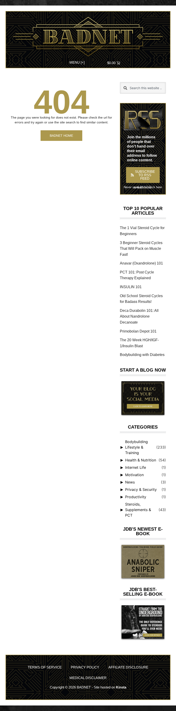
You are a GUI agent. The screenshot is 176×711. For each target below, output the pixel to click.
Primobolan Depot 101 (138, 331)
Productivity (135, 497)
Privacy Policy (85, 667)
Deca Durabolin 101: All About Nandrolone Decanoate (139, 316)
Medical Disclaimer (88, 678)
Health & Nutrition (140, 460)
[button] (77, 61)
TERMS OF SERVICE (45, 667)
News (130, 482)
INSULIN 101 (131, 287)
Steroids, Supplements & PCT (138, 510)
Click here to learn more (148, 187)
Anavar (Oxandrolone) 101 (141, 263)
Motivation (134, 474)
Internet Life (135, 467)
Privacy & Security (141, 489)
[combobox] (143, 88)
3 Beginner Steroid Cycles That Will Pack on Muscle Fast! (141, 248)
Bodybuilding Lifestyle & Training (136, 447)
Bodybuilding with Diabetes (142, 355)
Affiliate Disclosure (128, 667)
